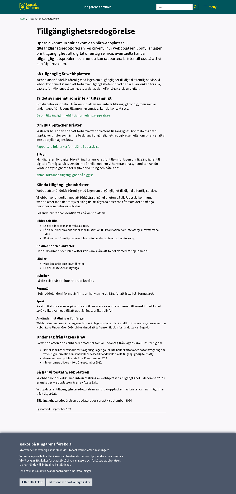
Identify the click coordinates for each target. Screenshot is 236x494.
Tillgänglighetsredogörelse (44, 18)
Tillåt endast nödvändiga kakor (69, 482)
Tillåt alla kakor (32, 482)
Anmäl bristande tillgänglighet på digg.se (64, 175)
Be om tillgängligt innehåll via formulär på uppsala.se (73, 115)
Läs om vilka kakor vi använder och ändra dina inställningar (55, 471)
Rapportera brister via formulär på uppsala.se (67, 146)
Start (22, 18)
